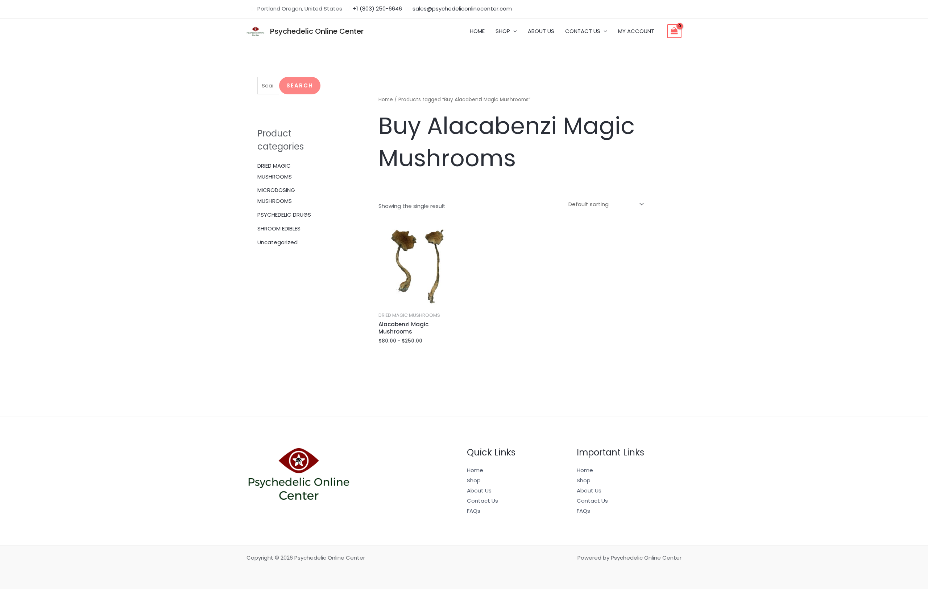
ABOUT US (541, 31)
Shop (474, 480)
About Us (479, 490)
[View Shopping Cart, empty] (674, 31)
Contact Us (482, 500)
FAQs (473, 511)
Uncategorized (277, 242)
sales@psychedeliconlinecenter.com (462, 8)
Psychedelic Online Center (317, 31)
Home (385, 99)
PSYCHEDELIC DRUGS (284, 214)
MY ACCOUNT (636, 31)
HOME (477, 31)
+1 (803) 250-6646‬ (377, 8)
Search (299, 85)
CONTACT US (582, 31)
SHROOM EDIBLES (279, 228)
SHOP (503, 31)
